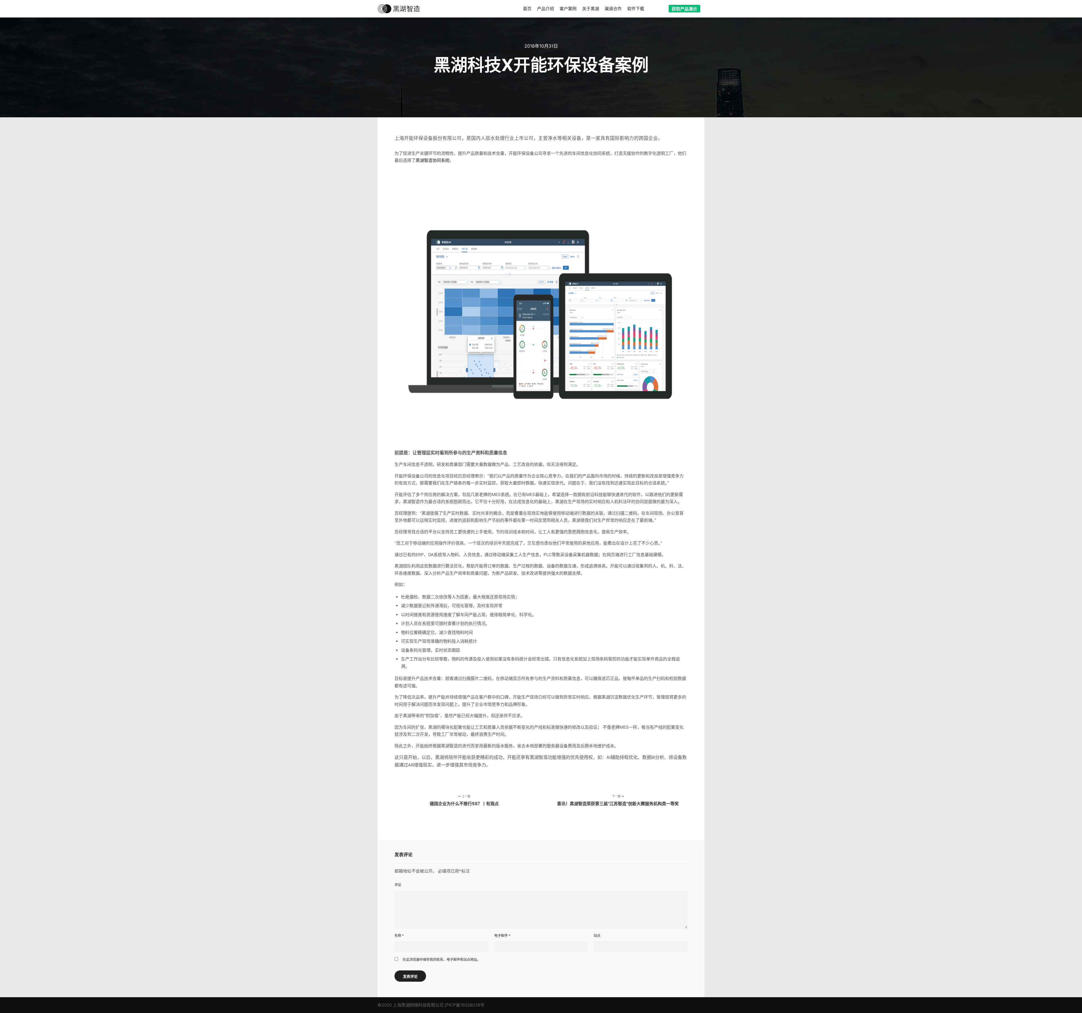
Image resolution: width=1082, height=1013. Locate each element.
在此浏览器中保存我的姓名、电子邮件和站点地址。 (441, 959)
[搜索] (661, 9)
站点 (597, 935)
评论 (397, 885)
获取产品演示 (684, 9)
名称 (399, 935)
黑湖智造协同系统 (432, 160)
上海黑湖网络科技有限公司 (418, 1005)
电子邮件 (502, 935)
